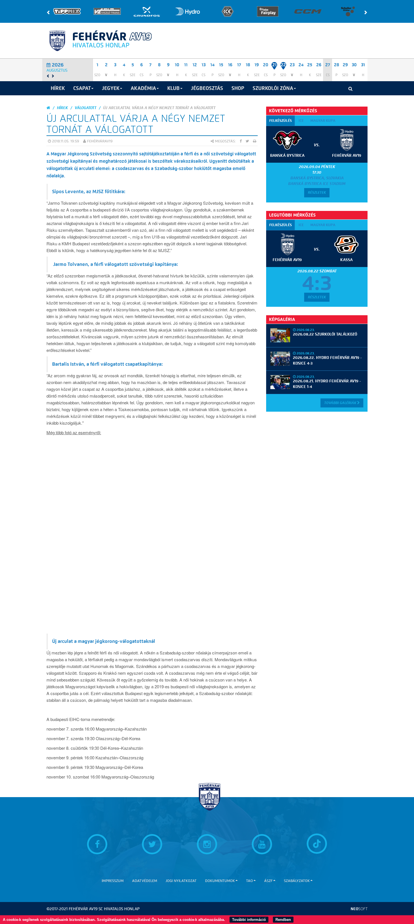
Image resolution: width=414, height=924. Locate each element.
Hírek (62, 107)
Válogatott (85, 107)
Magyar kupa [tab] (322, 120)
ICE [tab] (301, 120)
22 (283, 64)
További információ (249, 920)
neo (359, 909)
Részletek (317, 192)
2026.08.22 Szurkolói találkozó (325, 334)
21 (274, 64)
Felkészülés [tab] (280, 120)
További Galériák (340, 403)
